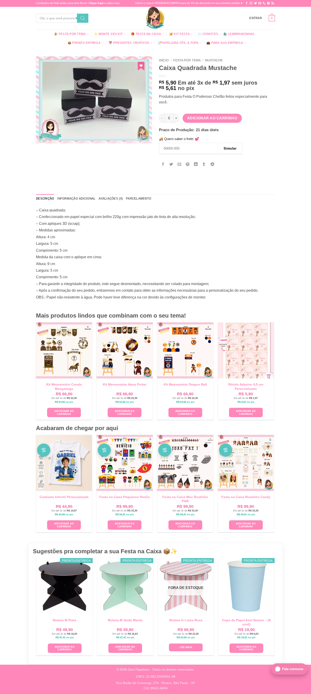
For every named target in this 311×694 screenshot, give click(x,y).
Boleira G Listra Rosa (185, 620)
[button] (255, 18)
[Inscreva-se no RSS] (272, 3)
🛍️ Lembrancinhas (239, 34)
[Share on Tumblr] (204, 164)
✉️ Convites (208, 34)
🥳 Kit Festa (179, 34)
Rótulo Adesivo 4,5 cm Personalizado (245, 386)
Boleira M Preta (64, 620)
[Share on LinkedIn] (196, 164)
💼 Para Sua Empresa (224, 43)
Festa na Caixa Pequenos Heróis (124, 497)
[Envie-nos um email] (259, 3)
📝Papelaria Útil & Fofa (178, 43)
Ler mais (186, 647)
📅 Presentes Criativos (129, 43)
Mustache (214, 60)
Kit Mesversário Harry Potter (124, 384)
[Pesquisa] (82, 18)
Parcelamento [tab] (138, 198)
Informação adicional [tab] (76, 198)
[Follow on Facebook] (246, 3)
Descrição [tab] (45, 198)
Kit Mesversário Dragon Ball (185, 384)
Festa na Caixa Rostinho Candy (245, 497)
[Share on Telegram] (212, 164)
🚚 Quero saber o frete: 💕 (179, 138)
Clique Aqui (96, 3)
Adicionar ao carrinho (212, 118)
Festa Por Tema (187, 60)
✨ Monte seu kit (108, 34)
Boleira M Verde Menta (125, 620)
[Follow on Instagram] (251, 3)
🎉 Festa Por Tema (70, 34)
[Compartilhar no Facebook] (163, 164)
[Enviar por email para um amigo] (179, 164)
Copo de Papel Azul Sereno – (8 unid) (246, 622)
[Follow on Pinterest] (268, 3)
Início (164, 60)
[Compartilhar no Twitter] (171, 164)
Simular (230, 148)
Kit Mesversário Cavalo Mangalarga (64, 386)
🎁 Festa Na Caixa (146, 34)
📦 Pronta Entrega (84, 43)
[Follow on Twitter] (255, 3)
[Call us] (264, 3)
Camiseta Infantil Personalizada (64, 497)
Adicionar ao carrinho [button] (64, 412)
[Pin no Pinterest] (187, 164)
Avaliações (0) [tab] (111, 198)
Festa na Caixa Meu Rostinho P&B (185, 499)
